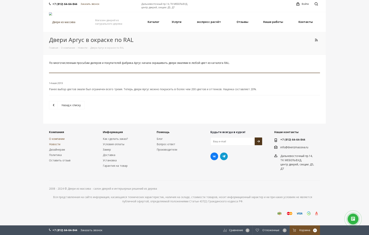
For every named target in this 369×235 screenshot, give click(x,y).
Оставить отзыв (60, 160)
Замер (107, 149)
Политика (55, 155)
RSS (316, 40)
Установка (110, 160)
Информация (113, 132)
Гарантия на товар (115, 166)
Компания (56, 132)
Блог (160, 139)
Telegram (224, 156)
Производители (167, 149)
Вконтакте (214, 156)
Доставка (109, 155)
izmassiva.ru (300, 147)
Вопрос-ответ (166, 144)
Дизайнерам (57, 149)
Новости (54, 144)
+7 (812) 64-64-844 (292, 139)
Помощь (163, 132)
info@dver (286, 147)
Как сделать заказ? (115, 139)
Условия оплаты (113, 144)
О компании (57, 139)
